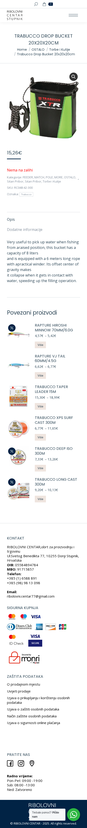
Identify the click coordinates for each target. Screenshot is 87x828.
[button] (73, 77)
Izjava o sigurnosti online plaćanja (33, 722)
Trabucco (26, 194)
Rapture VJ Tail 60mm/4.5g (50, 359)
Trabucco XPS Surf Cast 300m (54, 420)
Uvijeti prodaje (19, 691)
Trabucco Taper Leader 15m (51, 389)
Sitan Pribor (15, 181)
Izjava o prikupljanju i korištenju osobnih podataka (38, 700)
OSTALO (69, 177)
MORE (58, 177)
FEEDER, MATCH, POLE (38, 177)
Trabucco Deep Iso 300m (54, 451)
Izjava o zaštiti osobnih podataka (33, 709)
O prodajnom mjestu (23, 684)
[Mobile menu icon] (73, 15)
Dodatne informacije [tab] (24, 229)
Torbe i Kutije (52, 181)
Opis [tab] (11, 219)
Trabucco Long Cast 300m (56, 482)
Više (40, 345)
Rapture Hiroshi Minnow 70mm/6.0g (54, 328)
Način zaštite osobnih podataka (32, 716)
